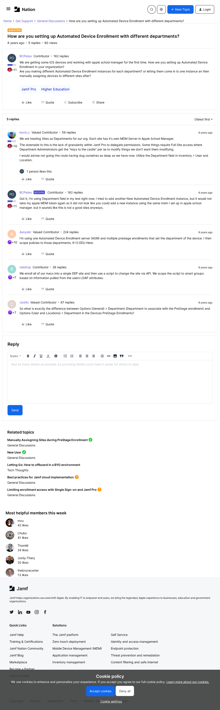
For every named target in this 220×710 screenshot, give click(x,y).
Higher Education (55, 89)
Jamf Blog (16, 655)
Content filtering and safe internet (134, 662)
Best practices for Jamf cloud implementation (40, 477)
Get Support (24, 21)
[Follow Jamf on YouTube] (28, 612)
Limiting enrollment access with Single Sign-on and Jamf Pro (52, 489)
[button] (8, 10)
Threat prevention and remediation (135, 655)
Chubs (22, 533)
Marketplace (18, 662)
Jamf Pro (28, 89)
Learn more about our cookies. (188, 682)
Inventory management (68, 662)
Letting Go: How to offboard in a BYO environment (43, 465)
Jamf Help (16, 634)
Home (7, 21)
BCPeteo (26, 56)
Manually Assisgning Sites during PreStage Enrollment (47, 440)
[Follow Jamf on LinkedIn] (20, 612)
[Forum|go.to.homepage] (24, 9)
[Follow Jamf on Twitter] (11, 612)
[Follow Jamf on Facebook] (45, 612)
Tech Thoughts (17, 470)
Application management (69, 655)
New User (14, 452)
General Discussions (51, 21)
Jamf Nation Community (26, 648)
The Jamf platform (65, 634)
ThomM (23, 545)
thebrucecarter (28, 570)
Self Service (119, 634)
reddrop (25, 267)
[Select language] (161, 9)
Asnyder (25, 232)
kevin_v (25, 132)
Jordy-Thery (26, 558)
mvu (21, 520)
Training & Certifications (26, 641)
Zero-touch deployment (69, 641)
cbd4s (24, 302)
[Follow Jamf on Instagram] (37, 612)
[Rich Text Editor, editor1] (110, 381)
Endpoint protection (125, 648)
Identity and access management (134, 641)
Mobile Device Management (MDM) (77, 648)
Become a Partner (22, 669)
